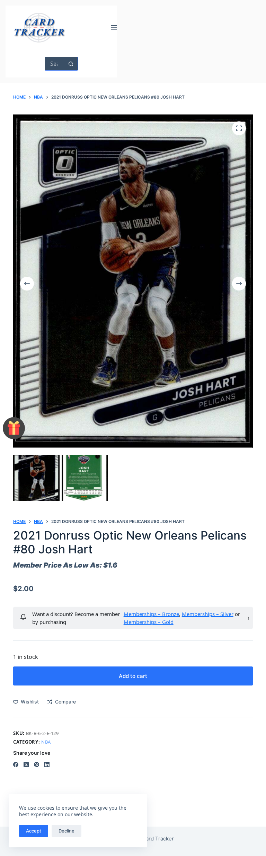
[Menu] (114, 28)
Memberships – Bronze (151, 613)
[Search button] (71, 64)
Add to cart (133, 676)
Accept (33, 831)
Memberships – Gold (149, 621)
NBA (46, 742)
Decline (66, 831)
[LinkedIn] (47, 764)
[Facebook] (15, 764)
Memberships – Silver (207, 613)
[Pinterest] (36, 764)
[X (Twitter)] (26, 764)
